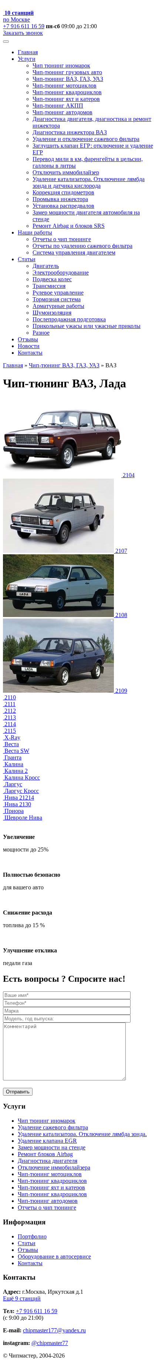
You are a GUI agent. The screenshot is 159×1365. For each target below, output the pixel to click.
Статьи (26, 259)
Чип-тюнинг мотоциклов (65, 85)
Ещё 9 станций (22, 1298)
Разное (41, 332)
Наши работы (35, 232)
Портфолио (32, 1236)
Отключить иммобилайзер (66, 172)
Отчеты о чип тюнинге (62, 239)
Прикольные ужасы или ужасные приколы (87, 326)
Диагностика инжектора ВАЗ (70, 132)
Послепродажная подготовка (69, 319)
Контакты (30, 353)
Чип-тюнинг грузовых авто (67, 72)
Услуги (26, 59)
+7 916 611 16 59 (23, 26)
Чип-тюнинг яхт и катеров (66, 99)
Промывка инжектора (60, 199)
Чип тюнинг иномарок (61, 65)
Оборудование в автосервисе (54, 1256)
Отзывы (28, 339)
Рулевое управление (58, 292)
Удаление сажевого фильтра (53, 1127)
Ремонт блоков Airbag (45, 1154)
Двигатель (46, 266)
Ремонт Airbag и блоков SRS (69, 226)
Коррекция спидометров (63, 192)
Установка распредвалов (63, 206)
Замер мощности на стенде (51, 1147)
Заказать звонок (23, 33)
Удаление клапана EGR (47, 1141)
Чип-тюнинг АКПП (58, 105)
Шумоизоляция (52, 312)
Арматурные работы (58, 306)
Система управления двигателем (74, 252)
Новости (29, 346)
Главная (28, 52)
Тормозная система (57, 299)
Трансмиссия (49, 286)
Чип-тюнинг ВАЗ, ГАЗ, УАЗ (68, 79)
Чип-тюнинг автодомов (62, 112)
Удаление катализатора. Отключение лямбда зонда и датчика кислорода (89, 182)
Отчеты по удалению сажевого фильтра (82, 246)
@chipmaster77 (49, 1343)
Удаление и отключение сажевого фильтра (86, 139)
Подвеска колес (52, 279)
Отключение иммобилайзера (54, 1167)
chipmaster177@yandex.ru (54, 1330)
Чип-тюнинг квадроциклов (67, 92)
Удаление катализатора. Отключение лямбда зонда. (82, 1134)
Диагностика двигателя (47, 1161)
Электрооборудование (61, 272)
